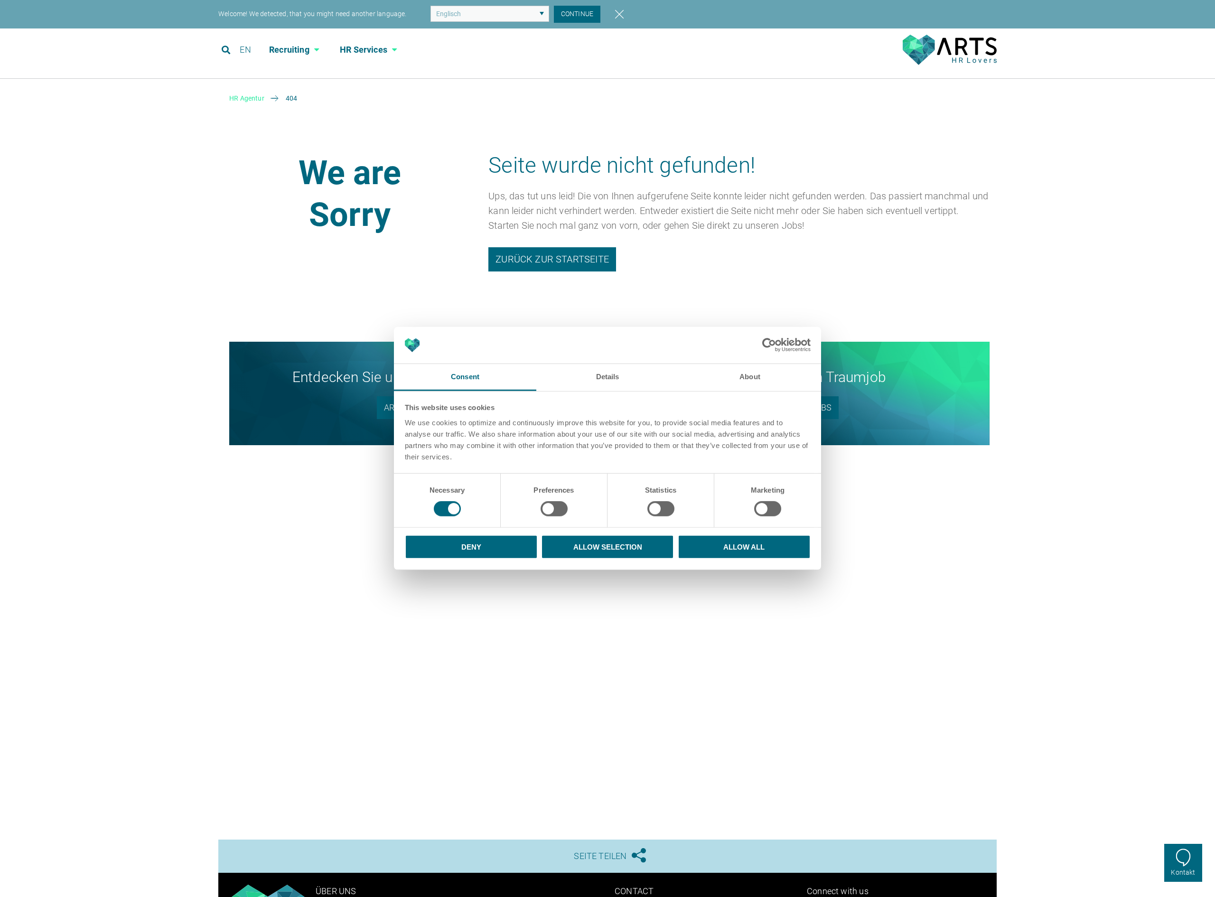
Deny (471, 546)
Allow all (744, 546)
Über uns (336, 891)
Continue (577, 14)
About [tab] (749, 377)
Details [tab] (607, 377)
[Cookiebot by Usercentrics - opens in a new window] (769, 345)
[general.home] (950, 62)
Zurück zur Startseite (552, 259)
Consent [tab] (465, 377)
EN (245, 50)
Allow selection (607, 546)
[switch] (554, 508)
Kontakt (1183, 872)
